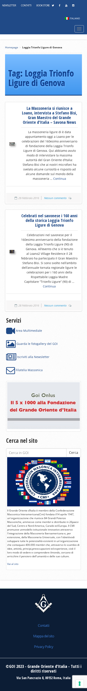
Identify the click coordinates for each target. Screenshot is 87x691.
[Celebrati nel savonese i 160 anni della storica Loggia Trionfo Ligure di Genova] (12, 251)
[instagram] (73, 6)
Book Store (43, 5)
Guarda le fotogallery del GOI (37, 344)
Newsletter (9, 5)
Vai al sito (12, 564)
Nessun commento (55, 198)
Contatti (26, 5)
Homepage (11, 47)
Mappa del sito (43, 636)
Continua (59, 179)
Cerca (73, 452)
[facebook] (59, 6)
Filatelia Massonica (29, 370)
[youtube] (66, 6)
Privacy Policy (43, 646)
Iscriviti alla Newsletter (32, 357)
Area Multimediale (28, 331)
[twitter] (53, 6)
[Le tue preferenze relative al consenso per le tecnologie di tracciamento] (80, 684)
